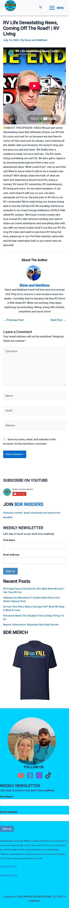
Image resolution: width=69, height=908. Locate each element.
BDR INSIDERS (28, 504)
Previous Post (14, 320)
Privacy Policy (8, 866)
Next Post (58, 320)
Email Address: (11, 554)
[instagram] (39, 775)
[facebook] (30, 775)
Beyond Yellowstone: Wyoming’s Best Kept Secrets (31, 624)
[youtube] (20, 775)
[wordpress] (48, 775)
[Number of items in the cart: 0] (40, 7)
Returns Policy (8, 875)
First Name (9, 540)
